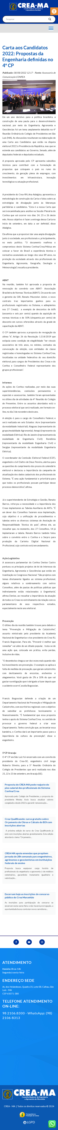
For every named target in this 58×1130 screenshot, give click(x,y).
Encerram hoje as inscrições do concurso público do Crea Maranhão (27, 896)
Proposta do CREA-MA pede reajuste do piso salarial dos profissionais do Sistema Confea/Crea (27, 787)
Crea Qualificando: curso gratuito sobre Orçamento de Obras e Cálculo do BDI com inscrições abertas (28, 822)
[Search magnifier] (50, 20)
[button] (54, 11)
